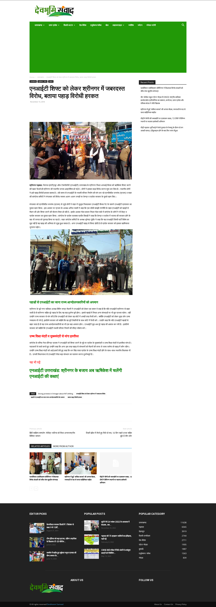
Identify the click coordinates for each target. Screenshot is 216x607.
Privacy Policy (180, 604)
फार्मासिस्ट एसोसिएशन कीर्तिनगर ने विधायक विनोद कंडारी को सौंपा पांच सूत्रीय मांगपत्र (162, 89)
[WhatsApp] (53, 113)
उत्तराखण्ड (38, 25)
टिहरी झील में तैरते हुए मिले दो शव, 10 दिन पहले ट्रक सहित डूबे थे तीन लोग (109, 434)
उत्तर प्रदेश (53, 25)
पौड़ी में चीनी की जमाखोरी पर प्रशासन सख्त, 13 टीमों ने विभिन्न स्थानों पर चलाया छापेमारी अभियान (116, 480)
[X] (46, 113)
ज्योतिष (131, 25)
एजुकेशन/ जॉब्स (42, 81)
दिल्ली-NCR (68, 25)
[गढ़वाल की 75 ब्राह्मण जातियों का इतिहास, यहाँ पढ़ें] (91, 539)
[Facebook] (39, 113)
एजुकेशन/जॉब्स (95, 25)
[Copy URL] (32, 113)
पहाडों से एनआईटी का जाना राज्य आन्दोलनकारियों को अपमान (48, 397)
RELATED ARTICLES (40, 446)
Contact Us (168, 604)
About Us (158, 604)
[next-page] (36, 488)
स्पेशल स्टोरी (151, 25)
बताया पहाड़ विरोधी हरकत (75, 397)
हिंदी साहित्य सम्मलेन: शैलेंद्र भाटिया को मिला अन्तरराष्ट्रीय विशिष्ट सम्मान (52, 434)
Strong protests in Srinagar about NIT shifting (55, 394)
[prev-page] (31, 488)
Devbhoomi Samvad (55, 604)
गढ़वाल (51, 81)
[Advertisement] (106, 50)
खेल (107, 25)
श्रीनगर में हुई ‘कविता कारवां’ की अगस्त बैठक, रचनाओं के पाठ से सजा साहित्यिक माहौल (163, 111)
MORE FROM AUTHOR (63, 446)
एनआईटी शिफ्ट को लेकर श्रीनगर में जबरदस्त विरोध (90, 394)
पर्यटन (140, 25)
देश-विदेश (82, 25)
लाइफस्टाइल (117, 25)
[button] (182, 25)
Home (32, 77)
